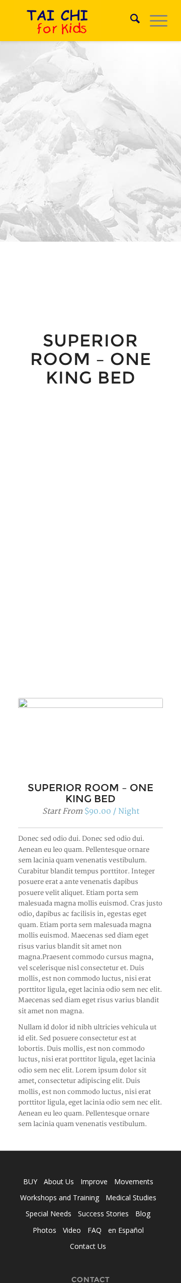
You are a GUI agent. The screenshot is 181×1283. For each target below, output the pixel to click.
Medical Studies (131, 1197)
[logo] (75, 21)
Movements (133, 1181)
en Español (126, 1230)
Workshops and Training (59, 1197)
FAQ (94, 1230)
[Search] (130, 21)
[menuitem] (130, 21)
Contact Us (88, 1246)
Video (72, 1230)
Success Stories (103, 1213)
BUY (30, 1181)
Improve (94, 1181)
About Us (59, 1181)
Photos (44, 1230)
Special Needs (48, 1213)
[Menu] (153, 21)
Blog (142, 1213)
